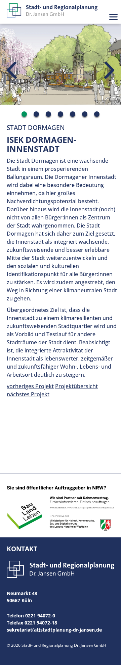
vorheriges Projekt (30, 386)
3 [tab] (48, 114)
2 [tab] (36, 114)
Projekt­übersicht (76, 386)
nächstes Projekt (28, 394)
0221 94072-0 (40, 615)
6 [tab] (84, 114)
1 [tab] (24, 114)
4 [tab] (60, 114)
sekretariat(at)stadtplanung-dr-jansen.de (54, 630)
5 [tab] (72, 114)
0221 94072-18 (41, 622)
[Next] (109, 71)
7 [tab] (96, 114)
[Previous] (12, 71)
